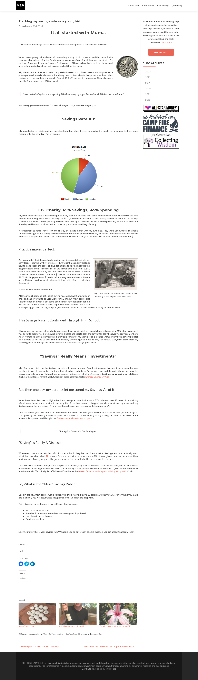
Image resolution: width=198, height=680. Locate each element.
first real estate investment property (74, 418)
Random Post (161, 52)
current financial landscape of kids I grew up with (102, 471)
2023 (147, 71)
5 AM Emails (148, 5)
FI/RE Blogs (163, 5)
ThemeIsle (111, 668)
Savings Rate (71, 634)
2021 (147, 82)
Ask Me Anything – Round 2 (71, 626)
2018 (147, 99)
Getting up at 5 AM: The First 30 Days (39, 646)
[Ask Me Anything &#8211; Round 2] (78, 614)
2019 (147, 94)
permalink (98, 634)
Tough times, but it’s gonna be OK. (115, 626)
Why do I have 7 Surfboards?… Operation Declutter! (111, 646)
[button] (20, 5)
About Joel (133, 5)
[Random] (177, 5)
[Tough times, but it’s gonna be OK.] (118, 614)
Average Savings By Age (97, 376)
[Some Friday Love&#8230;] (37, 614)
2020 (147, 88)
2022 (147, 77)
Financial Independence (54, 634)
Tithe (48, 456)
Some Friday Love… (27, 626)
